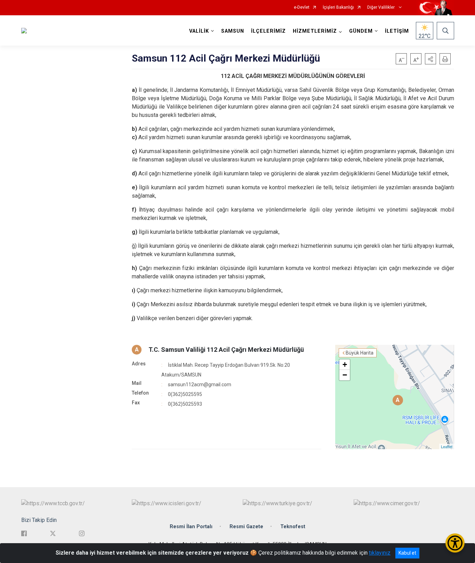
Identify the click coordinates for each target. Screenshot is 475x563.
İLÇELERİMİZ (268, 31)
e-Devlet (301, 7)
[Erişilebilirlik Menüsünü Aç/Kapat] (455, 543)
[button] (430, 58)
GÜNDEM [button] (361, 31)
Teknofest (292, 527)
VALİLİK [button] (199, 31)
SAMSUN (232, 31)
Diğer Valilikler (381, 7)
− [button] (345, 375)
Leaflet (446, 446)
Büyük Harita (359, 353)
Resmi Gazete (246, 527)
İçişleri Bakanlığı (338, 7)
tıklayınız (380, 552)
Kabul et (407, 553)
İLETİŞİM (397, 31)
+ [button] (345, 364)
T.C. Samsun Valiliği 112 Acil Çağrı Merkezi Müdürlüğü (226, 349)
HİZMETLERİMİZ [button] (315, 31)
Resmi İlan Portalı (191, 527)
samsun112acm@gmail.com (199, 384)
